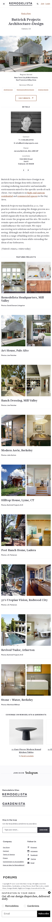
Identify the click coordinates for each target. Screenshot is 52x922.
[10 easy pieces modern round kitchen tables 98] (26, 731)
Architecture (8, 89)
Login (47, 4)
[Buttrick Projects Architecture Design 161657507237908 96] (24, 170)
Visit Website (24, 98)
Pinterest (34, 847)
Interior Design (43, 89)
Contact (6, 851)
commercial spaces (27, 196)
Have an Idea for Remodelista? (13, 865)
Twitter (33, 859)
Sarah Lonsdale (27, 756)
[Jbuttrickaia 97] (28, 170)
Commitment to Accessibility (13, 861)
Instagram (34, 851)
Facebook (34, 855)
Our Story (6, 847)
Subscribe (43, 914)
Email (32, 863)
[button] (38, 4)
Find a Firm (26, 14)
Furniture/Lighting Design (25, 89)
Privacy (5, 858)
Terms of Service (9, 854)
